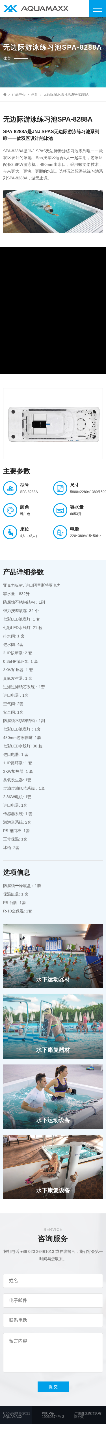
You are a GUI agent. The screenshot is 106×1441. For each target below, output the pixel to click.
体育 (34, 94)
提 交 (53, 1387)
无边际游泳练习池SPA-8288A (66, 94)
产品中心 (18, 94)
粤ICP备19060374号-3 (53, 1415)
